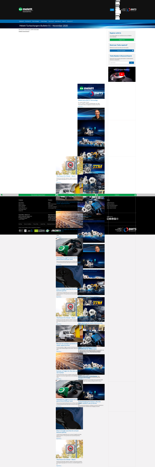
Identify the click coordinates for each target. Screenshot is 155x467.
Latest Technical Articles (111, 206)
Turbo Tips (50, 21)
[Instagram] (117, 219)
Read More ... (57, 106)
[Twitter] (115, 219)
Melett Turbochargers (52, 203)
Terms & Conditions (27, 224)
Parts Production (22, 206)
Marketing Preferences (51, 224)
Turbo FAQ (80, 210)
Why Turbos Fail (81, 203)
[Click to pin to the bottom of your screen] (2, 195)
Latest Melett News (22, 209)
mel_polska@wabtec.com (82, 219)
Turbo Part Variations (82, 208)
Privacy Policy (35, 224)
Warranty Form (80, 209)
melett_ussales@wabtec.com (53, 220)
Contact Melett (22, 219)
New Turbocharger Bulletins (112, 205)
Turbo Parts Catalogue (52, 206)
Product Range (44, 21)
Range (49, 202)
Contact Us (69, 21)
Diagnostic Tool (80, 202)
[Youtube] (108, 219)
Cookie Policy (42, 224)
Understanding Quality (82, 206)
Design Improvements (82, 205)
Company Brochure (110, 202)
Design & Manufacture (23, 208)
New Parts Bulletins (110, 203)
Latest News (57, 21)
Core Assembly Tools (52, 208)
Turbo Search (50, 205)
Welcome (21, 21)
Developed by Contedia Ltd (35, 227)
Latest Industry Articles (111, 208)
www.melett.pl (90, 219)
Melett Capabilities (22, 205)
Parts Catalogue (35, 21)
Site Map (20, 224)
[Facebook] (110, 219)
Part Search (27, 21)
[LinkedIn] (113, 219)
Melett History (21, 203)
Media (63, 21)
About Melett (21, 202)
